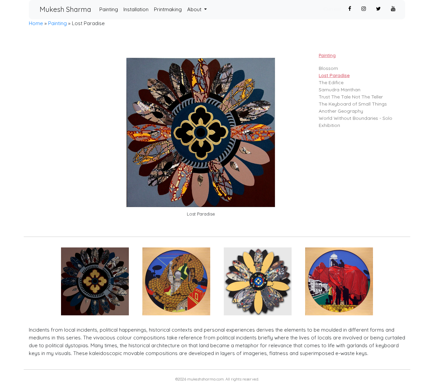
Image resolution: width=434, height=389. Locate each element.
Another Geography (341, 111)
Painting (110, 9)
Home (36, 23)
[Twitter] (378, 9)
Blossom (328, 68)
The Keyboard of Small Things (353, 104)
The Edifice (331, 82)
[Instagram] (363, 9)
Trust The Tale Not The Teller (351, 97)
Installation (136, 9)
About (195, 9)
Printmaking (168, 9)
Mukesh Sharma (65, 9)
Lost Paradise (334, 75)
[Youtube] (393, 9)
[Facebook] (350, 9)
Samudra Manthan (339, 90)
